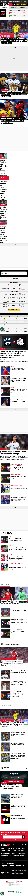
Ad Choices (4, 867)
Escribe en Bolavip (6, 855)
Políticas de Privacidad (7, 865)
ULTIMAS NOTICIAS (15, 5)
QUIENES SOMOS (5, 853)
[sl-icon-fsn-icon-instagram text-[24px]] (16, 844)
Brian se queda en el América (15, 1)
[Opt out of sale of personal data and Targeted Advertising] (2, 893)
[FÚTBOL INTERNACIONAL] (26, 644)
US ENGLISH (21, 850)
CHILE (23, 848)
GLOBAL (3, 850)
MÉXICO (9, 850)
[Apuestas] (26, 768)
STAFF (14, 853)
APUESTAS (21, 855)
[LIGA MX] (26, 584)
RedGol (15, 855)
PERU (14, 850)
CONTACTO (20, 853)
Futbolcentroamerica (7, 857)
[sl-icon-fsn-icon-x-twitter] (20, 844)
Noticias (4, 7)
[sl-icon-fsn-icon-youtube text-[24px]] (26, 844)
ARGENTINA (11, 848)
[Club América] (26, 706)
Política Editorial (19, 865)
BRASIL (18, 848)
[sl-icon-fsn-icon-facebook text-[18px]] (13, 844)
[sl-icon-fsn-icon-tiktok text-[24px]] (23, 844)
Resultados (14, 7)
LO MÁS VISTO (23, 7)
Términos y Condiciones (20, 839)
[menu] (1, 4)
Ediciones (3, 848)
